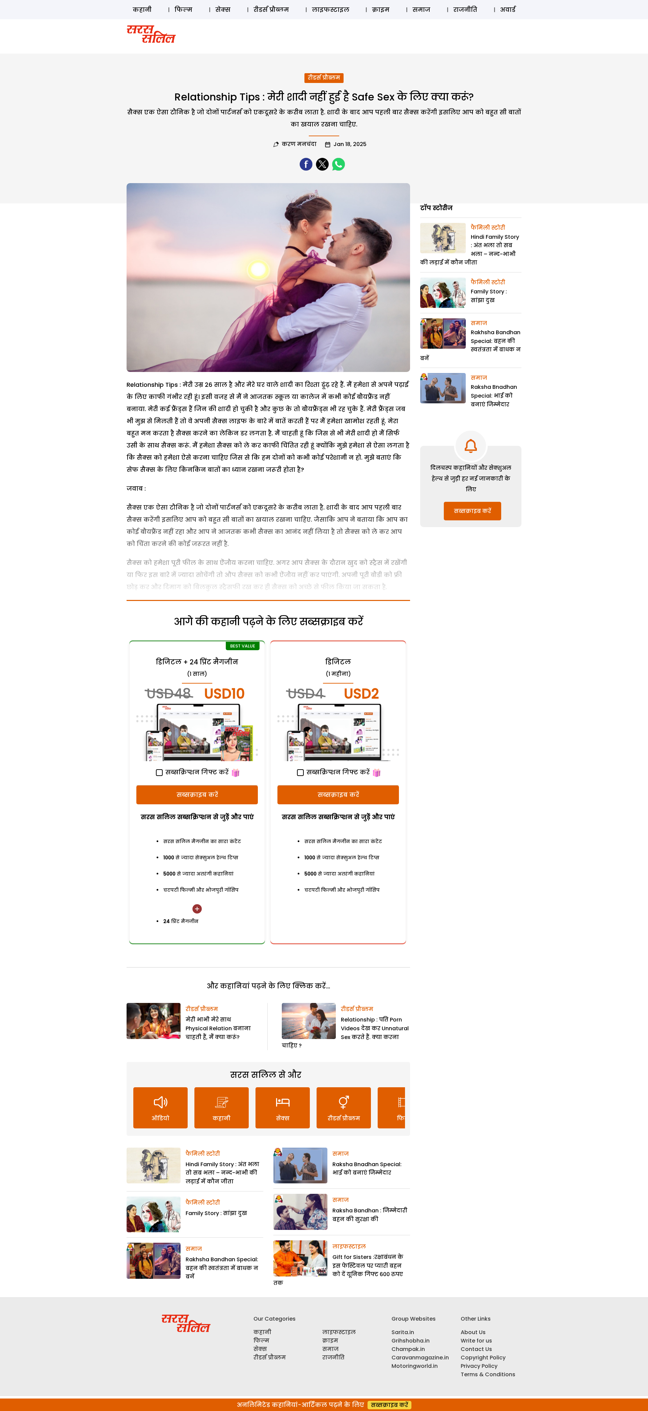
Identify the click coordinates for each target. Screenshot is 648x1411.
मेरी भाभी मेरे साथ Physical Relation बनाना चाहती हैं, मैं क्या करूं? (218, 1028)
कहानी (142, 9)
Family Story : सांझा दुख (216, 1213)
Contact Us (476, 1349)
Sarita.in (403, 1332)
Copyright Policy (483, 1357)
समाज (421, 9)
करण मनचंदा (299, 144)
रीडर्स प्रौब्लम (271, 9)
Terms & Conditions (488, 1374)
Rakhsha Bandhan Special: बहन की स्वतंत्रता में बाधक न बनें (222, 1268)
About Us (473, 1332)
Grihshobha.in (411, 1341)
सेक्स (223, 9)
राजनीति (465, 9)
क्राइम (380, 9)
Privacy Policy (479, 1366)
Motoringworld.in (415, 1366)
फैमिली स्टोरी (203, 1154)
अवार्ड (507, 9)
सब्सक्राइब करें (197, 794)
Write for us (476, 1341)
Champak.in (408, 1349)
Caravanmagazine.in (420, 1357)
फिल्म (183, 9)
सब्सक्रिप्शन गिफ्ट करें (196, 772)
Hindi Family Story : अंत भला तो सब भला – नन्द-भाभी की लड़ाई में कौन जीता (222, 1172)
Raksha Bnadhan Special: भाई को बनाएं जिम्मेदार (494, 395)
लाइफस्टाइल (330, 9)
